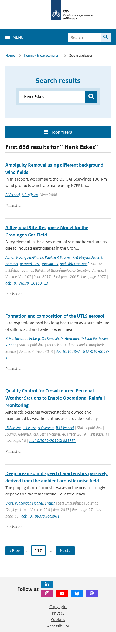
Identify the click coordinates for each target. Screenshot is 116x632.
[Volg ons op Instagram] (47, 593)
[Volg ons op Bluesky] (77, 593)
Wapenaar (22, 503)
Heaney (37, 503)
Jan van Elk (50, 263)
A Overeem (46, 427)
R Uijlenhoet (65, 427)
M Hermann (69, 338)
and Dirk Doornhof (74, 263)
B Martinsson (15, 338)
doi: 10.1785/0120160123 (26, 283)
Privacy (58, 613)
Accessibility (58, 626)
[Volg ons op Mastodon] (91, 593)
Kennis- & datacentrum (42, 55)
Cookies (58, 619)
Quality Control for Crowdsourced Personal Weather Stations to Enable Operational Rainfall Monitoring (55, 398)
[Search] (106, 37)
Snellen (50, 503)
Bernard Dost (30, 263)
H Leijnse (29, 427)
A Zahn (10, 344)
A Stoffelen (30, 194)
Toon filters (61, 132)
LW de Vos (13, 427)
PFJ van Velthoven (94, 338)
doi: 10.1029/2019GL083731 (52, 440)
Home (10, 55)
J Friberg (33, 338)
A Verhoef (12, 194)
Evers (9, 503)
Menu (17, 37)
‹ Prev (14, 550)
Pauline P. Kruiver (58, 257)
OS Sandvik (50, 338)
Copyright (58, 606)
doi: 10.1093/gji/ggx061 (40, 516)
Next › (65, 550)
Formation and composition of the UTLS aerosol (54, 316)
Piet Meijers (81, 257)
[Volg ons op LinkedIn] (47, 584)
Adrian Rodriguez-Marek (24, 257)
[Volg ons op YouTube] (62, 593)
